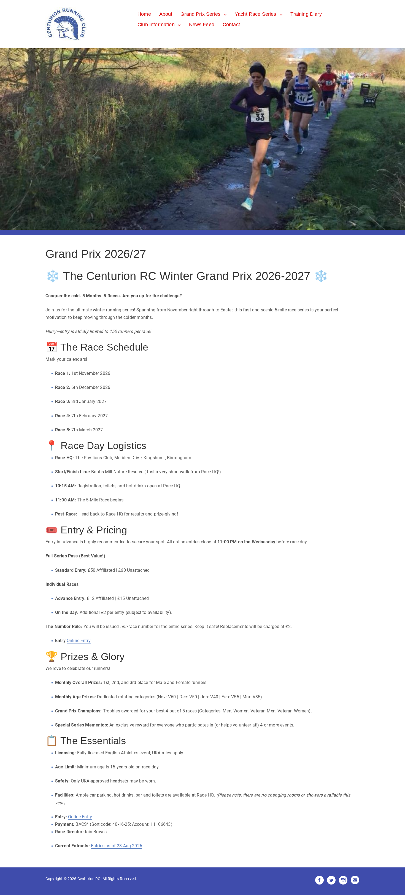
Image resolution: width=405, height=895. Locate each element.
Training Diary (306, 14)
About (165, 14)
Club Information (156, 24)
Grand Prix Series (200, 14)
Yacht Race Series (255, 14)
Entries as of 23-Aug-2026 (116, 845)
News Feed (201, 24)
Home (144, 14)
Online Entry (79, 640)
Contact (231, 24)
